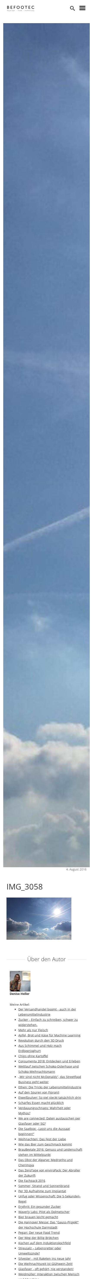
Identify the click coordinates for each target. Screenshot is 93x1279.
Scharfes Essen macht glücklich (41, 1103)
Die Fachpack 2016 (31, 1181)
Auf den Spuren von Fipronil (38, 1092)
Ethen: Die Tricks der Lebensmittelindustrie (49, 1087)
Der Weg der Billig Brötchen (38, 1238)
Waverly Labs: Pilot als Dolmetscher (44, 1212)
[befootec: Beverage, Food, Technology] (20, 8)
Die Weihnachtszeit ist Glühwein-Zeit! (45, 1264)
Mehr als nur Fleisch (33, 1030)
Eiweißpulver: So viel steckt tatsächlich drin (49, 1098)
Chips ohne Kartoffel (33, 1056)
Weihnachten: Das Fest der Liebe (42, 1139)
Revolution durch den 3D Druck (41, 1040)
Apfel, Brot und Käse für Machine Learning (49, 1035)
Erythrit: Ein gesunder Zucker (39, 1207)
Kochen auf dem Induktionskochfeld (44, 1243)
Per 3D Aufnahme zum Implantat (42, 1191)
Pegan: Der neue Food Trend (39, 1233)
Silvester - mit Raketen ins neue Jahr (44, 1258)
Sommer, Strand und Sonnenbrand (43, 1186)
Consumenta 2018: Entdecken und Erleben (49, 1061)
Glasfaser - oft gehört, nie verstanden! (46, 1269)
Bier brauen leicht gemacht (38, 1217)
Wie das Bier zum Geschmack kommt (45, 1144)
